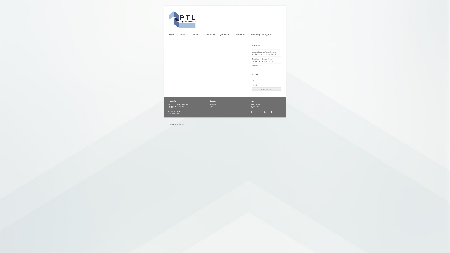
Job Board (224, 34)
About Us (183, 34)
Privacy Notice (255, 104)
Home (171, 34)
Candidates (210, 34)
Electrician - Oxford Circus (262, 59)
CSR (252, 108)
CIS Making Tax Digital (260, 34)
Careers (212, 108)
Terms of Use (255, 106)
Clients (196, 34)
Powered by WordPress (176, 124)
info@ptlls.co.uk (174, 111)
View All (255, 65)
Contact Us (240, 34)
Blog (211, 106)
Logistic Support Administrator (264, 52)
